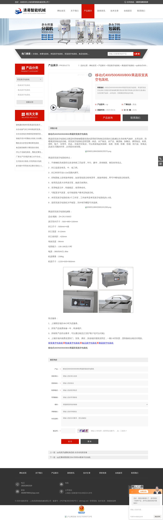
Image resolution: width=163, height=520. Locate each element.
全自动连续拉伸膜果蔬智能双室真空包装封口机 (29, 134)
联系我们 (141, 11)
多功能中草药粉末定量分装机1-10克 (29, 166)
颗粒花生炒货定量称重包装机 (27, 143)
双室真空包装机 (23, 79)
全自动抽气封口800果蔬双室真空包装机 (29, 129)
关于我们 (75, 11)
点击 (40, 79)
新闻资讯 (101, 11)
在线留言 (128, 11)
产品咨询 (108, 117)
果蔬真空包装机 (24, 95)
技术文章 (115, 11)
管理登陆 (93, 501)
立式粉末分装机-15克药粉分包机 (29, 161)
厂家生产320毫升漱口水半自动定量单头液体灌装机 (29, 157)
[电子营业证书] (81, 506)
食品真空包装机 (24, 90)
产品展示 (88, 11)
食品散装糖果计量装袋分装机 (27, 147)
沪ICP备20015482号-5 (69, 501)
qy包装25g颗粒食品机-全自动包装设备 (72, 452)
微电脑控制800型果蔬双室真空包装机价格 (29, 125)
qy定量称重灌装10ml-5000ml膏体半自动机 (73, 457)
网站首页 (61, 11)
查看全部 (29, 102)
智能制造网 (111, 501)
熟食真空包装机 (24, 85)
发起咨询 (157, 516)
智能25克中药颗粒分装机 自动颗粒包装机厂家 (29, 138)
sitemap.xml (83, 501)
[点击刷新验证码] (83, 431)
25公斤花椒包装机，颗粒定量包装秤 (29, 152)
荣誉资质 (102, 473)
